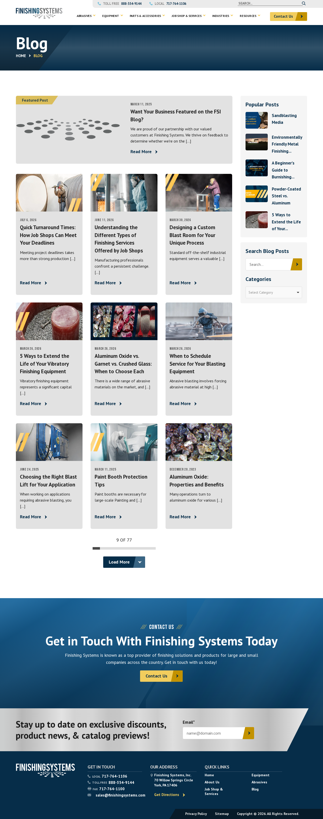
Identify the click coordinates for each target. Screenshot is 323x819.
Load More (119, 562)
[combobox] (274, 292)
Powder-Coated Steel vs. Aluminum (286, 196)
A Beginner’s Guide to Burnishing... (283, 170)
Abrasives (259, 782)
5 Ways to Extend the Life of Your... (286, 221)
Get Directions (166, 794)
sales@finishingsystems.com (120, 795)
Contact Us (283, 16)
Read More (141, 151)
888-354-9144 (131, 4)
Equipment (261, 775)
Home (21, 55)
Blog (255, 789)
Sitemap (222, 813)
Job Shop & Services (214, 791)
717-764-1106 (176, 4)
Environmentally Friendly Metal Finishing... (287, 144)
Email (189, 722)
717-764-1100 (112, 788)
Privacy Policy (196, 813)
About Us (212, 782)
